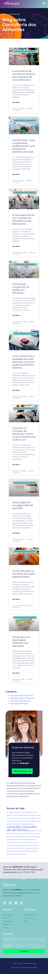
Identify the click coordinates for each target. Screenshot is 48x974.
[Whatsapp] (21, 903)
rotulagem (10, 854)
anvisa (14, 815)
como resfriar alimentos (26, 824)
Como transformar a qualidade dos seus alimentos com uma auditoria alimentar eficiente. (23, 362)
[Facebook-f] (4, 903)
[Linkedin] (16, 903)
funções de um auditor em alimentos (26, 836)
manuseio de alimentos (14, 842)
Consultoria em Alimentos (21, 695)
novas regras (17, 845)
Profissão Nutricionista (32, 848)
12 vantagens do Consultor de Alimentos (18, 812)
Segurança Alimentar (19, 703)
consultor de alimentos (22, 828)
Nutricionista (25, 845)
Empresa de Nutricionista (20, 833)
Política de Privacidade (29, 967)
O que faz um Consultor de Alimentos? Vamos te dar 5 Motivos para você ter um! (23, 434)
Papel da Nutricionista (18, 848)
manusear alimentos (29, 839)
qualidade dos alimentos (14, 851)
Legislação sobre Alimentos (22, 698)
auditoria (33, 818)
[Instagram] (10, 903)
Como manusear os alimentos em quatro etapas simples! (24, 574)
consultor (14, 827)
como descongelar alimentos (28, 821)
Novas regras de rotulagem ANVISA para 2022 (22, 505)
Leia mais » (16, 102)
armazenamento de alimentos (25, 815)
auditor (15, 818)
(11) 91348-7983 (27, 872)
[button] (44, 3)
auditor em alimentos (24, 818)
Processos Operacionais (20, 701)
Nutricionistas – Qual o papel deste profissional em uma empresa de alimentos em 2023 (23, 146)
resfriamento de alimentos (30, 851)
